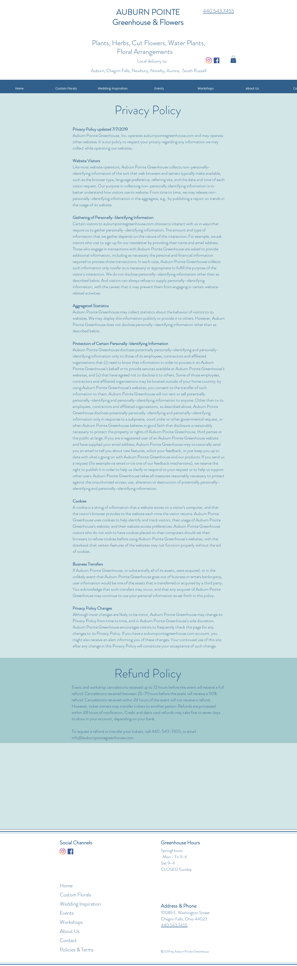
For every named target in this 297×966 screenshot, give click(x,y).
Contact (68, 940)
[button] (233, 59)
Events (67, 913)
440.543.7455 (218, 11)
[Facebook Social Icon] (216, 60)
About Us (70, 931)
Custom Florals (75, 894)
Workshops (71, 922)
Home (66, 885)
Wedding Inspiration (80, 904)
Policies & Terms (76, 949)
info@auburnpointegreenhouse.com (102, 738)
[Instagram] (209, 60)
